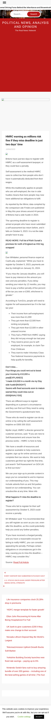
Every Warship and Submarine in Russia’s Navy (24, 576)
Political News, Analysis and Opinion (25, 25)
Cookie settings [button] (24, 717)
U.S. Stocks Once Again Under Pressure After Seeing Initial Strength (24, 581)
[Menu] (4, 2)
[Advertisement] (25, 63)
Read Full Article (21, 562)
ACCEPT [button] (39, 717)
